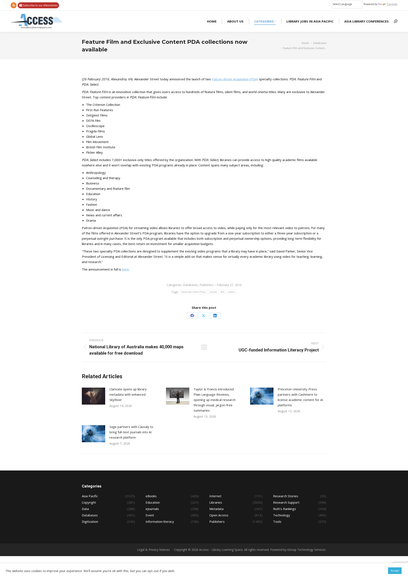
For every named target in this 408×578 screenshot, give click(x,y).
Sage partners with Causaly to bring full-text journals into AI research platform (131, 432)
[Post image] (93, 396)
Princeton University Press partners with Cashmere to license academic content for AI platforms (300, 397)
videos (231, 292)
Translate (392, 4)
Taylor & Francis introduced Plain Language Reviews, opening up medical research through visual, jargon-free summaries (214, 399)
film (222, 292)
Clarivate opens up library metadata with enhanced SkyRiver (128, 394)
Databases (190, 285)
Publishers (207, 285)
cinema (213, 292)
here (125, 269)
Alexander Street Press (193, 292)
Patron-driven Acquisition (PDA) (235, 79)
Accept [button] (395, 570)
